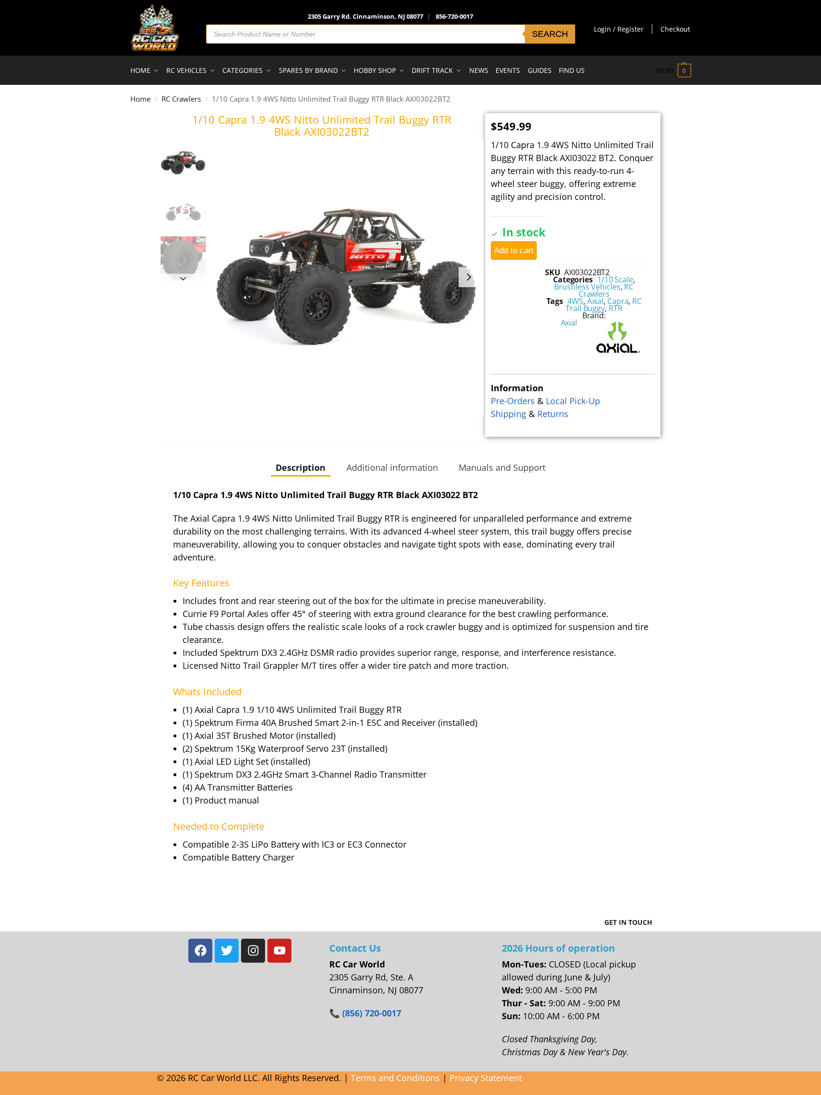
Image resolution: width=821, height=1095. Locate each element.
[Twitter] (227, 951)
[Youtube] (279, 951)
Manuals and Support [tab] (502, 467)
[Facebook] (200, 951)
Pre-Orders (513, 401)
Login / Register (619, 29)
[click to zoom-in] (346, 277)
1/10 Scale (615, 279)
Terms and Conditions (395, 1077)
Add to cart (513, 250)
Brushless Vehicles (587, 286)
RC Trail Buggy (604, 305)
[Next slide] (469, 277)
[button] (673, 70)
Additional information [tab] (392, 467)
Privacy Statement (486, 1077)
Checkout (675, 29)
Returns (552, 413)
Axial (595, 301)
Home (140, 99)
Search (550, 34)
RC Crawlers (181, 99)
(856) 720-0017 (371, 1013)
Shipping (508, 413)
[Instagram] (253, 951)
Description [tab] (300, 467)
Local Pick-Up (573, 401)
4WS (575, 301)
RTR (616, 308)
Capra (618, 301)
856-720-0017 (454, 16)
